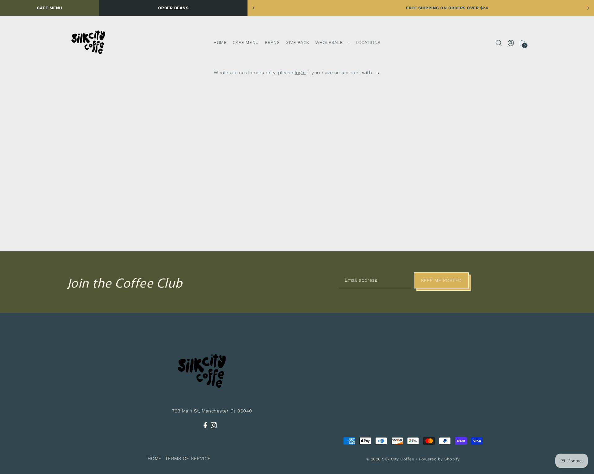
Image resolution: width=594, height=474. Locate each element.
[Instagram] (214, 425)
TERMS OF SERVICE (188, 458)
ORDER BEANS (173, 8)
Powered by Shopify (439, 459)
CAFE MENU (49, 8)
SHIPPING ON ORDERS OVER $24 (428, 8)
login (300, 72)
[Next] (587, 8)
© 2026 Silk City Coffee (390, 459)
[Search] (499, 42)
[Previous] (253, 8)
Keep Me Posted (441, 280)
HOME (154, 458)
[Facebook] (205, 425)
